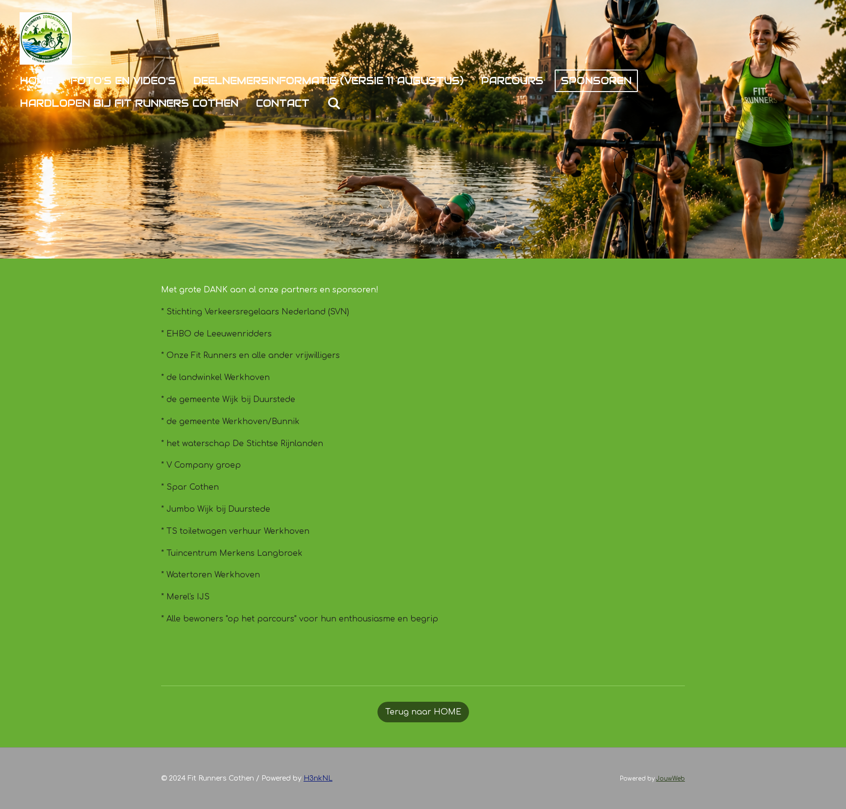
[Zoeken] (334, 103)
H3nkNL (318, 778)
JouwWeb (670, 779)
